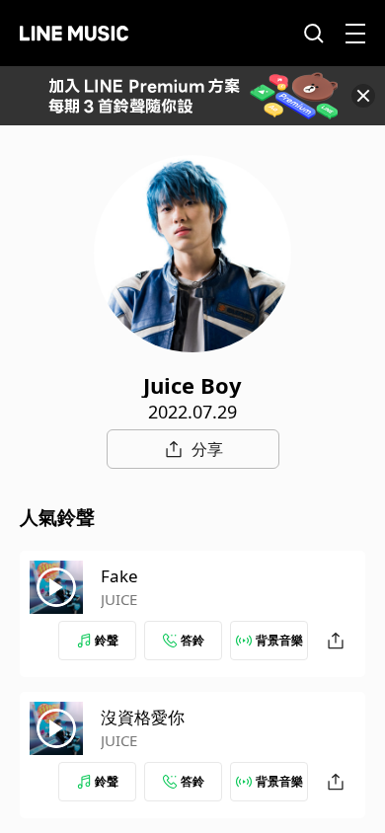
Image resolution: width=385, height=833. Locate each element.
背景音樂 (279, 640)
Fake (119, 576)
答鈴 (192, 640)
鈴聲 (106, 640)
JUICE (119, 599)
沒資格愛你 (143, 717)
